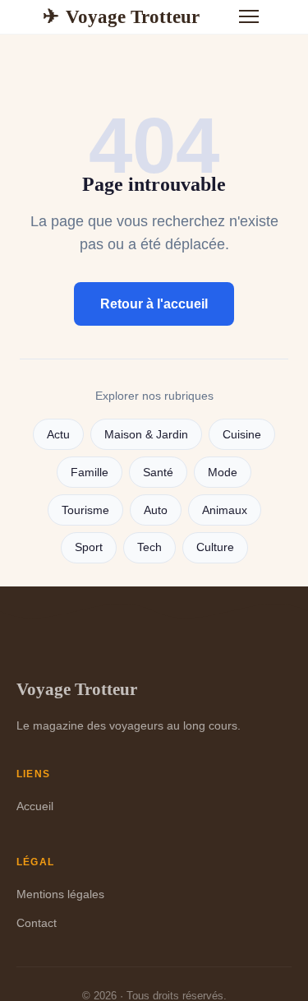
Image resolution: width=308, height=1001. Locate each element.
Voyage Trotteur (121, 16)
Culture (215, 547)
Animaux (224, 510)
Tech (149, 547)
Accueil (34, 806)
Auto (156, 510)
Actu (58, 435)
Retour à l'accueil (154, 304)
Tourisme (85, 510)
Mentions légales (60, 894)
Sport (89, 547)
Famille (89, 472)
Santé (158, 472)
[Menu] (248, 16)
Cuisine (242, 435)
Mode (222, 472)
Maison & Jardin (146, 435)
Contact (36, 922)
